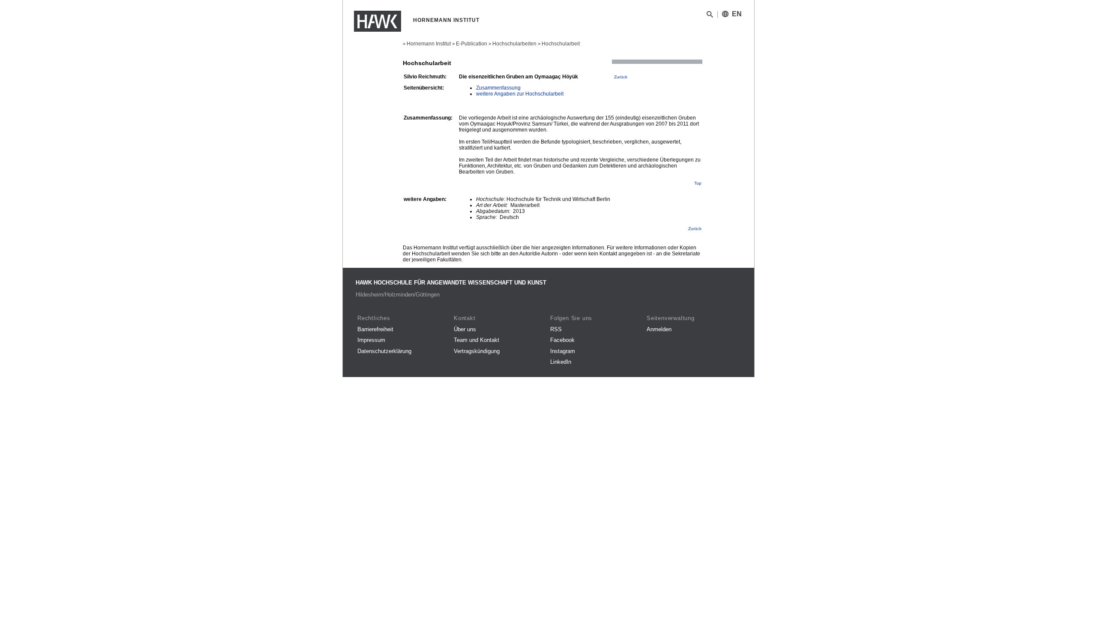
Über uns (465, 329)
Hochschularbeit (561, 44)
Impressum (371, 340)
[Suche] (710, 16)
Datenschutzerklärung (384, 351)
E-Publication (471, 44)
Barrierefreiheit (375, 329)
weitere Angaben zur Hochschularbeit (519, 94)
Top (697, 183)
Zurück (620, 77)
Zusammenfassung (498, 88)
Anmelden (659, 329)
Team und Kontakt (476, 340)
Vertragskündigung (477, 351)
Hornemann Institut (429, 44)
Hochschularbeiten (514, 44)
